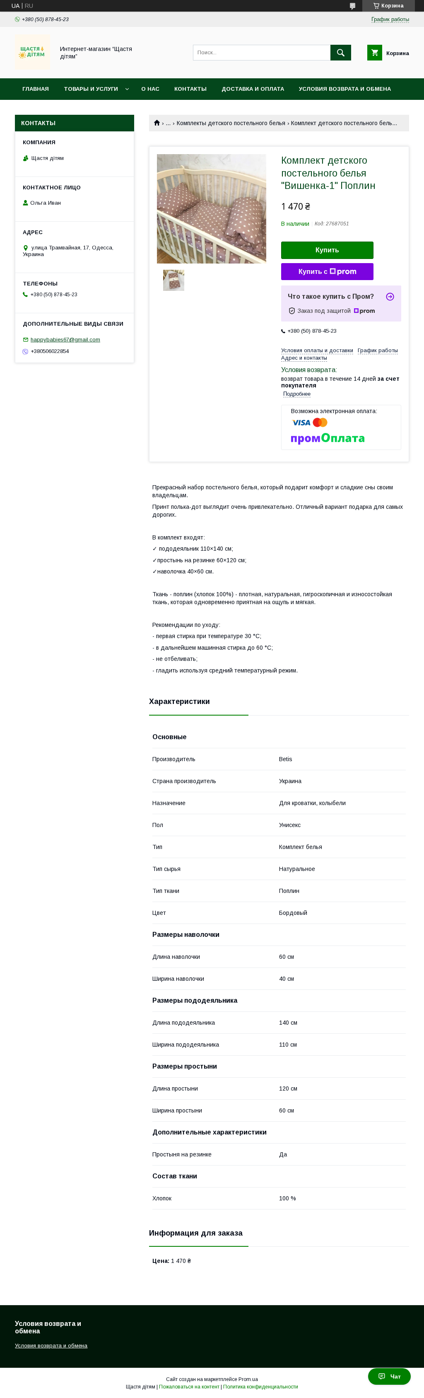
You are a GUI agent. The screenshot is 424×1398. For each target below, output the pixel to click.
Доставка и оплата (253, 89)
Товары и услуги (91, 89)
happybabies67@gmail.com (65, 339)
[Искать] (340, 52)
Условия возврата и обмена (345, 89)
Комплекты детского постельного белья (231, 123)
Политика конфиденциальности (260, 1387)
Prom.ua (248, 1379)
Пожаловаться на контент (189, 1387)
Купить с (313, 271)
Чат (395, 1376)
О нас (150, 89)
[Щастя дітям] (32, 67)
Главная (35, 89)
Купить (327, 250)
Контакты (190, 89)
